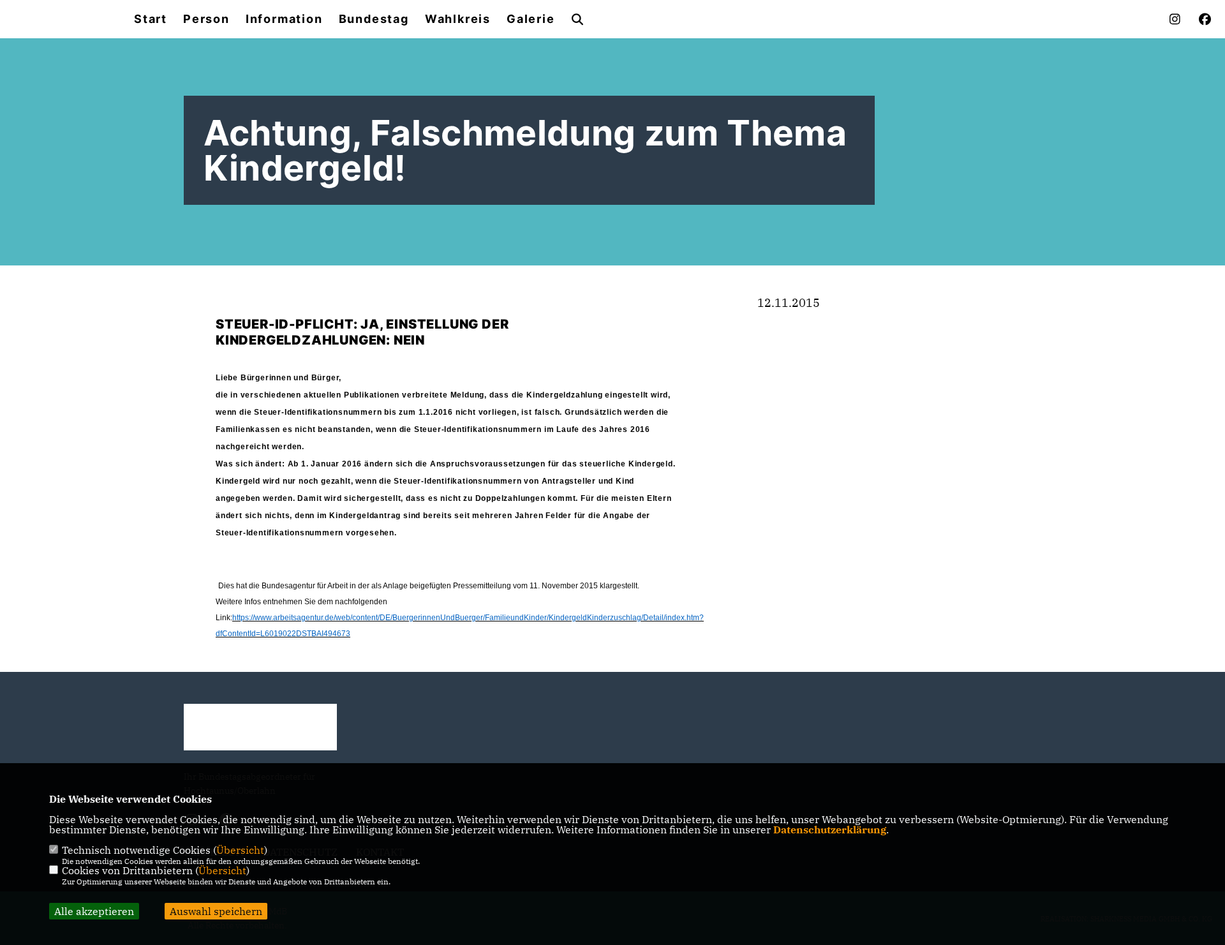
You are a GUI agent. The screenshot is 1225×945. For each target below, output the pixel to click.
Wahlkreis (458, 19)
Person (206, 19)
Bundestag (374, 19)
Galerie (531, 19)
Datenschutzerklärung (829, 829)
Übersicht (240, 850)
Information (284, 19)
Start (150, 19)
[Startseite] (260, 727)
